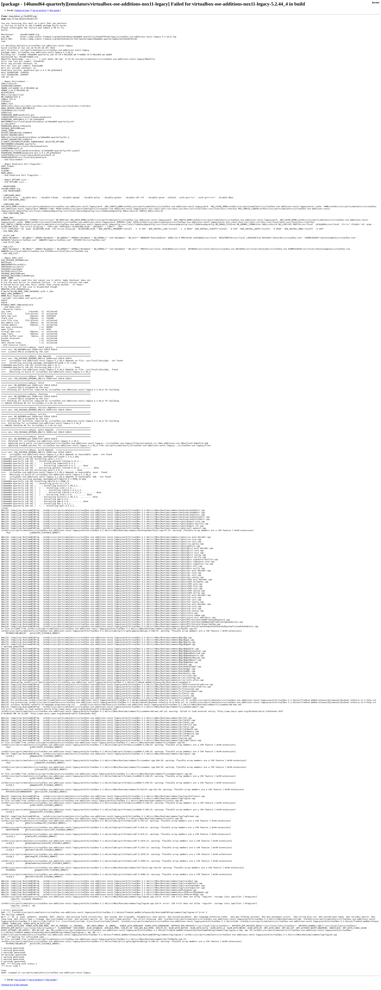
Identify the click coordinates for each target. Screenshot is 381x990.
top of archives (39, 10)
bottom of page (22, 10)
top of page (20, 979)
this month (55, 10)
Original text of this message (14, 984)
